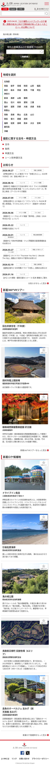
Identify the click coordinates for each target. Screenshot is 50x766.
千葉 (32, 90)
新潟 (6, 98)
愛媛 (19, 119)
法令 (7, 144)
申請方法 (9, 153)
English (13, 9)
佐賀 (12, 123)
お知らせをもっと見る (37, 283)
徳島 (6, 119)
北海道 (7, 81)
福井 (6, 106)
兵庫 (32, 106)
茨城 (19, 90)
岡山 (19, 114)
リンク (14, 758)
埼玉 (39, 90)
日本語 (5, 9)
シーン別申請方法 (13, 157)
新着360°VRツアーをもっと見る (33, 450)
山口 (32, 114)
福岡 (6, 123)
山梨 (19, 98)
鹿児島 (7, 127)
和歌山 (7, 110)
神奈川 (7, 93)
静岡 (25, 98)
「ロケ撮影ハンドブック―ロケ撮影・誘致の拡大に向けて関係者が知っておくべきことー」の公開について (25, 24)
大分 (32, 123)
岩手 (12, 86)
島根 (12, 114)
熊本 (25, 123)
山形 (32, 86)
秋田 (25, 86)
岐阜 (19, 102)
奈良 (39, 106)
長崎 (19, 123)
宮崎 (39, 123)
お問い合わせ (24, 758)
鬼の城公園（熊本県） (11, 34)
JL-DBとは (5, 758)
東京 (6, 90)
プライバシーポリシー (40, 758)
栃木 (12, 90)
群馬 (25, 90)
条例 (7, 148)
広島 (25, 114)
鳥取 (6, 114)
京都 (19, 106)
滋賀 (12, 106)
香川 (12, 119)
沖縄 (6, 131)
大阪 (25, 106)
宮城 (19, 86)
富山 (6, 102)
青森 (6, 86)
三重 (32, 102)
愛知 (25, 102)
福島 (39, 86)
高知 (25, 119)
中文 (20, 9)
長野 (12, 98)
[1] (46, 13)
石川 (12, 102)
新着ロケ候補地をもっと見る (34, 735)
